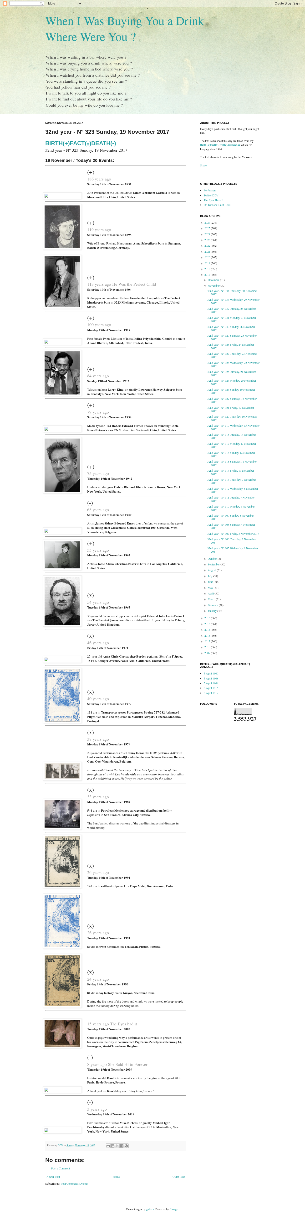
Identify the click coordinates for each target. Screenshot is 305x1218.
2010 (207, 647)
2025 (207, 228)
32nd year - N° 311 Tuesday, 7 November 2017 (230, 499)
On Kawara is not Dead (217, 205)
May (211, 587)
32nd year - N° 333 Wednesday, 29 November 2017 (233, 301)
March (212, 599)
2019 (207, 263)
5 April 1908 (211, 678)
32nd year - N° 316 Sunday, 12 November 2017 (231, 454)
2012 (207, 641)
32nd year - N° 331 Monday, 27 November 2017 (231, 319)
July (210, 576)
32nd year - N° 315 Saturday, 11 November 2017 (232, 463)
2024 (207, 234)
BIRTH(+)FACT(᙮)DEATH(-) (80, 143)
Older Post (179, 1176)
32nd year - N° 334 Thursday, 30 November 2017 (232, 292)
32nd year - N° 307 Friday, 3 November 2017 (233, 533)
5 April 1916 (211, 688)
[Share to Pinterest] (126, 1145)
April (211, 593)
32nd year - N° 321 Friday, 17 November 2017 (230, 409)
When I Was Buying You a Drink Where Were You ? (124, 28)
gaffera (150, 1209)
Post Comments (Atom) (74, 1183)
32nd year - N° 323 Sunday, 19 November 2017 (231, 391)
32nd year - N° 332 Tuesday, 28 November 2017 (231, 310)
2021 (207, 251)
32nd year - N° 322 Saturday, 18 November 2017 (232, 400)
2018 (207, 269)
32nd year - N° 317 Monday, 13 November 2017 (231, 445)
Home (116, 1176)
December (214, 280)
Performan (210, 190)
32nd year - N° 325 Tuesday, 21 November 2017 (231, 373)
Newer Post (53, 1176)
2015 (207, 624)
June (211, 582)
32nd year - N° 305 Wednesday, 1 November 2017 (232, 549)
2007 (207, 653)
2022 (207, 245)
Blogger (174, 1209)
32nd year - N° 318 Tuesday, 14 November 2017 (231, 436)
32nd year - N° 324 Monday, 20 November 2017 (231, 382)
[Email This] (108, 1145)
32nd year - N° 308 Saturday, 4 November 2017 (231, 526)
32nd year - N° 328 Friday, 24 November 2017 (230, 346)
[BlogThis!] (112, 1145)
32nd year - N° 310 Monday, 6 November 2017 (231, 508)
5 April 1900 (211, 673)
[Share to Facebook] (121, 1145)
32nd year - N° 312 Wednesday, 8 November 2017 (232, 490)
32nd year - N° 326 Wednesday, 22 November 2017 (233, 364)
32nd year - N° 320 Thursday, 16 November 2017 (232, 418)
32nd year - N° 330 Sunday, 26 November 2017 (231, 328)
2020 (207, 257)
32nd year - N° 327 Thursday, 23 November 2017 (232, 355)
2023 (207, 240)
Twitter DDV (211, 195)
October (213, 558)
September (214, 564)
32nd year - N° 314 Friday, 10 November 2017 (230, 472)
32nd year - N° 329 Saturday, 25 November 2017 (232, 337)
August (212, 570)
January (212, 611)
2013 (207, 635)
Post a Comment (60, 1168)
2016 (207, 618)
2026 (207, 222)
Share (203, 165)
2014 (207, 629)
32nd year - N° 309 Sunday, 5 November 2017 (230, 517)
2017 (207, 274)
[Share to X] (117, 1145)
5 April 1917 (211, 693)
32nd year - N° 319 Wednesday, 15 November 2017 (233, 427)
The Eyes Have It (213, 200)
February (213, 605)
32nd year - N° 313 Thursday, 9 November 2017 (231, 481)
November (214, 285)
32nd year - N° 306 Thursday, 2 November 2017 (231, 540)
